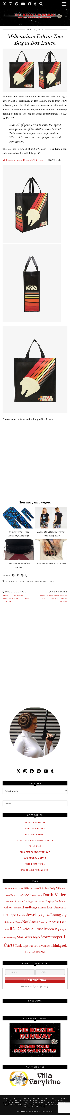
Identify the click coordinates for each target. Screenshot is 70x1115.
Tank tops (21, 945)
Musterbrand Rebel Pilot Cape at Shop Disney (53, 596)
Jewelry (33, 914)
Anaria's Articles (35, 822)
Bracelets (15, 895)
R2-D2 (16, 928)
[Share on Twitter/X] (18, 575)
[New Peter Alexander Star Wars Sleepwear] (51, 517)
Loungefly (58, 914)
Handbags (29, 906)
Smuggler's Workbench (35, 870)
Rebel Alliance (32, 928)
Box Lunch (12, 581)
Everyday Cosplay (43, 901)
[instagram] (25, 771)
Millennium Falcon (31, 581)
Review (49, 928)
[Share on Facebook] (13, 575)
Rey (57, 929)
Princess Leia (56, 921)
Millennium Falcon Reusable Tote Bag (23, 160)
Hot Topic (9, 915)
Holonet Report (35, 834)
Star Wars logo (28, 936)
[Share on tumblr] (26, 575)
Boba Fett (44, 888)
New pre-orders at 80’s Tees (51, 563)
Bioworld (35, 888)
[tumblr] (35, 4)
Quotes (6, 929)
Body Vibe (55, 888)
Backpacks (18, 888)
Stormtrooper (51, 936)
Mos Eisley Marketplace (35, 852)
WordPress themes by (35, 1111)
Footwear (17, 907)
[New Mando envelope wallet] (19, 549)
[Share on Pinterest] (22, 575)
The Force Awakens (39, 945)
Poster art (43, 922)
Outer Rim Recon (35, 864)
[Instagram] (10, 4)
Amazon (8, 888)
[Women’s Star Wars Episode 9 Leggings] (19, 517)
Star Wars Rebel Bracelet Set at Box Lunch (16, 596)
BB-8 (27, 888)
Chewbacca (36, 895)
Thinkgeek (59, 945)
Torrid (28, 952)
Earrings (28, 901)
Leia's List (35, 846)
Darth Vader (54, 894)
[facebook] (32, 771)
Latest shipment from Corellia (35, 840)
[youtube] (45, 771)
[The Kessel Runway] (35, 11)
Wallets (35, 952)
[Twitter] (4, 4)
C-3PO (25, 895)
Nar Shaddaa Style (35, 858)
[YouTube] (23, 4)
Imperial (21, 915)
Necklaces (30, 921)
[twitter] (18, 771)
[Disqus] (35, 654)
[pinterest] (39, 771)
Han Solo (42, 907)
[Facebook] (29, 4)
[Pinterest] (16, 4)
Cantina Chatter (35, 828)
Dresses (18, 901)
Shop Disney (11, 937)
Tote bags (49, 581)
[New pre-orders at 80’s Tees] (51, 549)
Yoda (43, 952)
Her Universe (57, 907)
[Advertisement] (35, 459)
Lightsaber (45, 915)
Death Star (9, 901)
